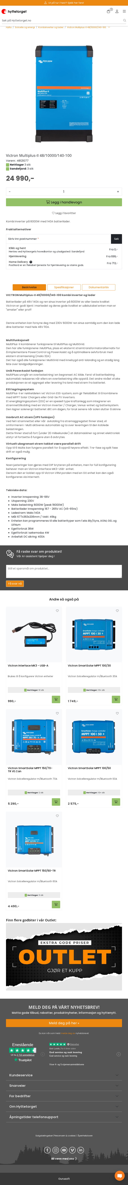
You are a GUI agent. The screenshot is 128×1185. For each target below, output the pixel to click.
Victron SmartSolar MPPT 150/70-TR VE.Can (30, 770)
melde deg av (68, 1033)
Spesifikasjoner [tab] (64, 287)
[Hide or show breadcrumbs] (109, 27)
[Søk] (124, 20)
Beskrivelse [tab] (29, 287)
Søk (116, 239)
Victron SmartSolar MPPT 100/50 (89, 768)
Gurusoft (64, 1179)
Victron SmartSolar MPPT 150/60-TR (32, 871)
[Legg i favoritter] (57, 611)
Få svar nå (15, 584)
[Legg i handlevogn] (56, 699)
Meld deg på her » (64, 1023)
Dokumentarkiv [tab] (99, 287)
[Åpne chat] (120, 1176)
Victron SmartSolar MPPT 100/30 (89, 665)
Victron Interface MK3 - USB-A (28, 665)
